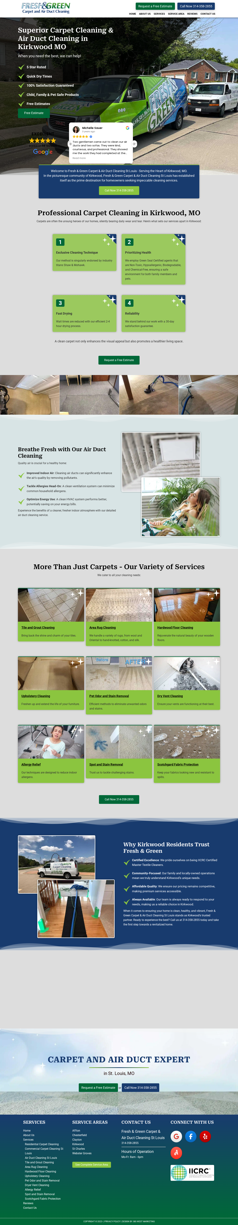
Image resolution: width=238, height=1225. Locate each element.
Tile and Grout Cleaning (39, 1162)
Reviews (28, 1203)
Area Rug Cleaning (36, 1167)
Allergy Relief (33, 1189)
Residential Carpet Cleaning (42, 1144)
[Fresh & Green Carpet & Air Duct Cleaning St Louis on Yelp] (205, 1136)
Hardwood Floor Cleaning (40, 1171)
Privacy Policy (112, 1221)
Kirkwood (78, 1144)
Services (28, 1139)
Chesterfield (79, 1135)
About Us (28, 1135)
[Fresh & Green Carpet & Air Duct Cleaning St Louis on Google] (176, 1136)
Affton (76, 1130)
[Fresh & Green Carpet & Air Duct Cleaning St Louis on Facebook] (191, 1136)
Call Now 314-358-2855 (196, 6)
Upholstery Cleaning (37, 1176)
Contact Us (30, 1207)
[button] (134, 143)
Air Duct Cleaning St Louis (41, 1157)
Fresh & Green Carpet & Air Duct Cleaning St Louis (45, 8)
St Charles (78, 1148)
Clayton (77, 1139)
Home (26, 1130)
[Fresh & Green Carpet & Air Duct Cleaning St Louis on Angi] (176, 1153)
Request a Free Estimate (155, 6)
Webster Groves (81, 1153)
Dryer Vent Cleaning (37, 1185)
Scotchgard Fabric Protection (43, 1198)
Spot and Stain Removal (40, 1194)
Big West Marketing (144, 1221)
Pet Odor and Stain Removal (42, 1180)
